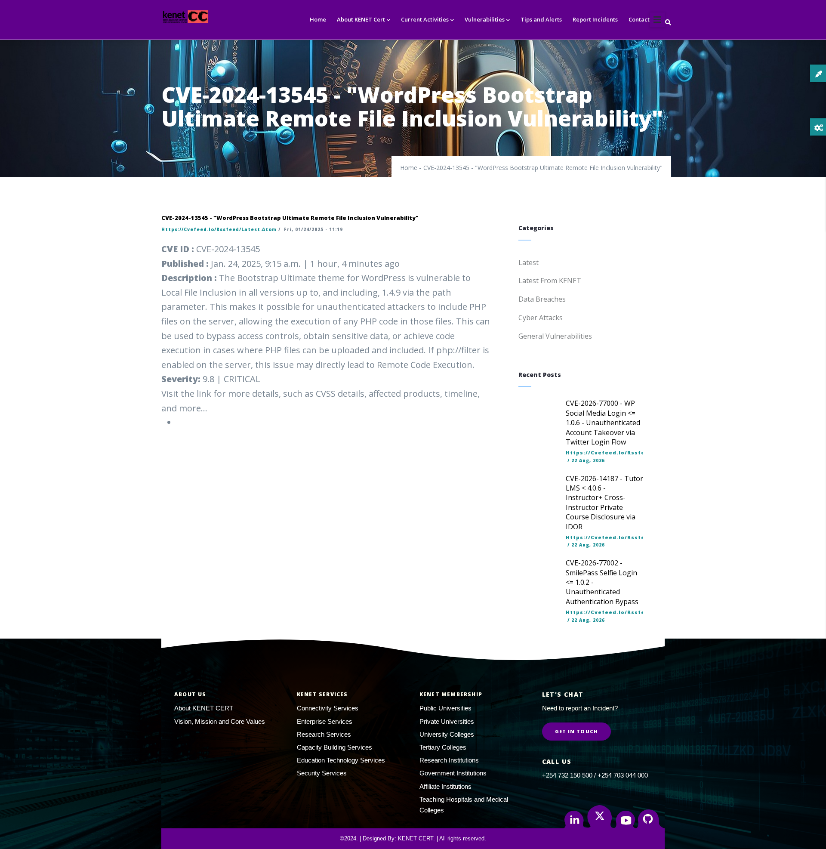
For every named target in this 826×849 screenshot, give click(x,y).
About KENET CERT (203, 708)
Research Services (324, 734)
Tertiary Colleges (442, 747)
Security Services (322, 773)
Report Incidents (595, 19)
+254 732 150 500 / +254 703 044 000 (595, 775)
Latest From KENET (549, 280)
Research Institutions (449, 760)
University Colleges (446, 734)
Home (318, 19)
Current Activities (425, 19)
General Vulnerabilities (555, 336)
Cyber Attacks (540, 317)
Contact (639, 19)
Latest (528, 262)
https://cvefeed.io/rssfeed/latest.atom (219, 229)
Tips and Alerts (541, 19)
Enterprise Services (324, 721)
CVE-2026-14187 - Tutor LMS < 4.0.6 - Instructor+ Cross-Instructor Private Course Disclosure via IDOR (604, 502)
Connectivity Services (327, 708)
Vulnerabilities (485, 19)
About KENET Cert (361, 19)
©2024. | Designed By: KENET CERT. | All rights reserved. (413, 838)
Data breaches (542, 299)
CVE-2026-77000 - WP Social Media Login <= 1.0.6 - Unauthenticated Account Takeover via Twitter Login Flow (603, 422)
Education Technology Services (341, 760)
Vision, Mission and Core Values (219, 721)
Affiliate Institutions (445, 786)
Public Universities (445, 708)
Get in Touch (576, 731)
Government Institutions (453, 773)
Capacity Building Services (334, 747)
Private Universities (446, 721)
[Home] (201, 16)
